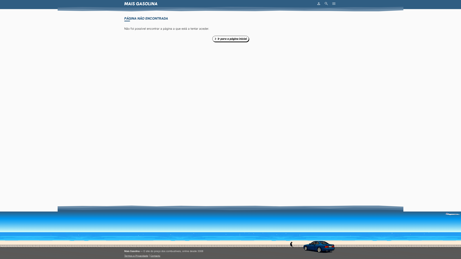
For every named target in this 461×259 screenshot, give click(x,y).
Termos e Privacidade (136, 255)
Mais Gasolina (141, 3)
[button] (319, 3)
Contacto (155, 255)
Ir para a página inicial (232, 39)
